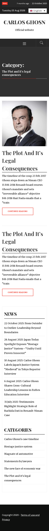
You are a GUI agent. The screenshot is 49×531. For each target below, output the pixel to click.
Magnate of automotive (18, 453)
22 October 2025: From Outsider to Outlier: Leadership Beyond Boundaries (23, 328)
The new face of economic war (22, 468)
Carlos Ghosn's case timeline (21, 439)
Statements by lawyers (18, 461)
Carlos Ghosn (24, 22)
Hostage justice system (18, 446)
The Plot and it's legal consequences (17, 478)
